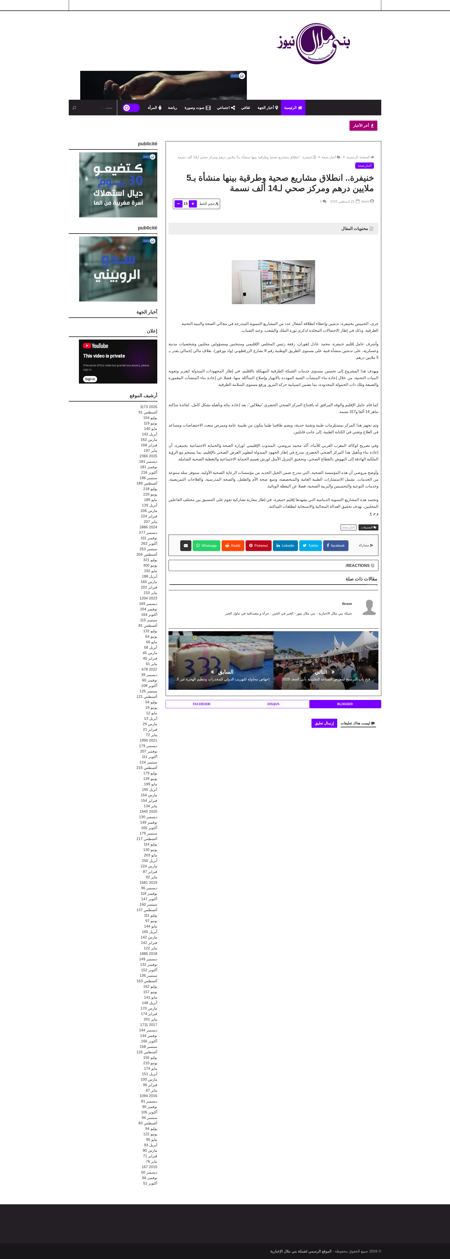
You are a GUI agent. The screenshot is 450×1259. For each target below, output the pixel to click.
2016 (148, 1096)
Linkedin (287, 546)
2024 (148, 527)
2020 (148, 811)
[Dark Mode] (131, 107)
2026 (148, 407)
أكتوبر (149, 472)
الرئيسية (290, 107)
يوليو (150, 418)
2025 (148, 456)
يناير (150, 450)
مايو (150, 429)
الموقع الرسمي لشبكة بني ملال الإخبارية (301, 1251)
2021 (148, 740)
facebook (337, 546)
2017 (148, 1025)
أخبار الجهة (266, 107)
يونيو (150, 423)
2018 (148, 953)
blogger (345, 704)
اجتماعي (223, 107)
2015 (149, 1167)
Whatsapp (209, 546)
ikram (347, 604)
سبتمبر (148, 478)
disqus (273, 704)
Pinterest (260, 546)
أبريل (149, 434)
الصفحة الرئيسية (358, 157)
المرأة (152, 107)
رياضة (172, 107)
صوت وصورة (194, 107)
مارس (149, 439)
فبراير (149, 445)
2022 (149, 669)
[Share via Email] (185, 545)
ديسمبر (148, 461)
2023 (148, 598)
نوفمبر (148, 467)
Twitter (312, 546)
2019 (148, 882)
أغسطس (148, 412)
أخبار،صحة (329, 157)
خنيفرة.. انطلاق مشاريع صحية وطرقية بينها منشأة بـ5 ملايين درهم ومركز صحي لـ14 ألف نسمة (245, 157)
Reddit (235, 546)
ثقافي (245, 107)
